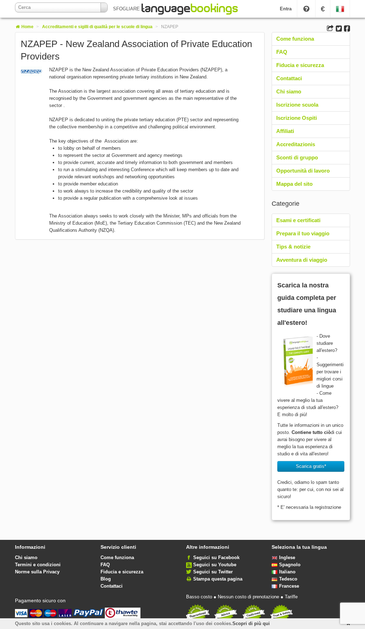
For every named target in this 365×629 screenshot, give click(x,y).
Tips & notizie (293, 247)
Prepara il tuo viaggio (302, 233)
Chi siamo (288, 91)
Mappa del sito (294, 184)
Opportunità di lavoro (303, 171)
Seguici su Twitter (213, 571)
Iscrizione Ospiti (296, 118)
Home (27, 26)
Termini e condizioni (38, 564)
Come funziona (295, 39)
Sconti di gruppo (297, 157)
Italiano (287, 571)
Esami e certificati (298, 220)
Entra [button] (286, 8)
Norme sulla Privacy (37, 571)
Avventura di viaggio (301, 260)
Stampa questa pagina (217, 579)
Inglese (287, 557)
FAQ (281, 52)
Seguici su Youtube (214, 564)
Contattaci (289, 78)
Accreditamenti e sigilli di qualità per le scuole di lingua (97, 26)
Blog (106, 579)
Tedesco (288, 579)
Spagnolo (289, 564)
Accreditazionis (295, 144)
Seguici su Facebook (216, 557)
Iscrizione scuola (297, 105)
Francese (289, 586)
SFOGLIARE (127, 8)
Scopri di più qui (251, 623)
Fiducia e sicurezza (300, 65)
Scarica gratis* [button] (311, 466)
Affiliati (285, 131)
